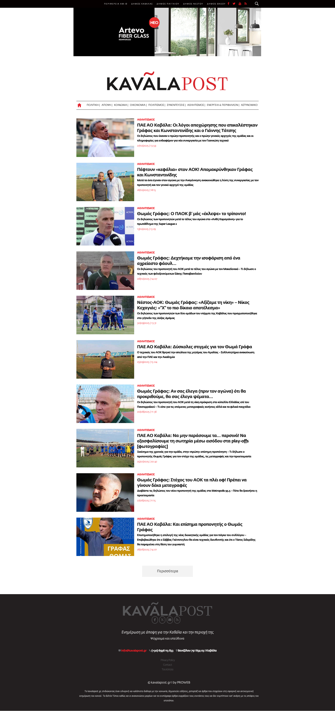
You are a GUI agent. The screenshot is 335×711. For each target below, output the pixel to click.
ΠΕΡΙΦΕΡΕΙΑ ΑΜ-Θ (115, 4)
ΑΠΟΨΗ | (107, 105)
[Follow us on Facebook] (230, 4)
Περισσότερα (167, 571)
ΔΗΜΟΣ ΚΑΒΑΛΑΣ (142, 4)
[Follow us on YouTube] (241, 4)
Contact (167, 665)
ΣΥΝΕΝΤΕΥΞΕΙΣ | (176, 105)
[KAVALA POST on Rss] (177, 620)
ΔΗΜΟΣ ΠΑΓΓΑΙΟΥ (168, 4)
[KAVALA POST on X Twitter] (162, 620)
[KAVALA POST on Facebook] (155, 620)
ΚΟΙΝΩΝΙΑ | (121, 105)
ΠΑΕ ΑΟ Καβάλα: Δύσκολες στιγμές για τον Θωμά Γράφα (194, 347)
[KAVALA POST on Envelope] (170, 620)
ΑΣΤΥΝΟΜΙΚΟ (249, 105)
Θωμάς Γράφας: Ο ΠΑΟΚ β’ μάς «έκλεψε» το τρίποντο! (191, 214)
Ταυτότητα (167, 669)
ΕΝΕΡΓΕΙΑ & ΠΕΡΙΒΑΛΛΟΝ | (223, 105)
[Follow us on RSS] (245, 4)
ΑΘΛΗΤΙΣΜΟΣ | (196, 105)
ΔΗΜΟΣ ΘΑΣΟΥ (216, 4)
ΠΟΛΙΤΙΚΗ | (93, 105)
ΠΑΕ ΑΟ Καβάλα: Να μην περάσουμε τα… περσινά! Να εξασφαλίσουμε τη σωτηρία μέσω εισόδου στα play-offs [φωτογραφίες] (193, 441)
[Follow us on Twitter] (236, 4)
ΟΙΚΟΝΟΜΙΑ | (138, 105)
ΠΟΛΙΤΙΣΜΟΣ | (156, 105)
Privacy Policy (168, 660)
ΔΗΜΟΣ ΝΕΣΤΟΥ (193, 4)
